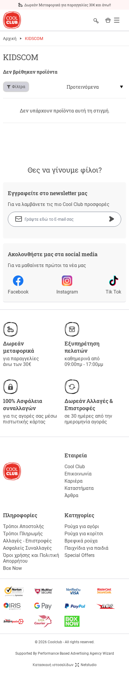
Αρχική (9, 38)
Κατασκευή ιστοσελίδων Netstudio (65, 665)
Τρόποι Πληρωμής (23, 533)
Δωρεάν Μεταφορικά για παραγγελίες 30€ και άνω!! (67, 4)
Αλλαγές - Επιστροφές (27, 541)
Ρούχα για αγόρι (81, 526)
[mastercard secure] (110, 591)
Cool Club (74, 466)
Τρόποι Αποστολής (23, 526)
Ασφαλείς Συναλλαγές (27, 548)
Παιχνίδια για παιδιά (86, 548)
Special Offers (79, 555)
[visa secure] (79, 591)
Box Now (12, 568)
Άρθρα (71, 495)
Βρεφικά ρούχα (81, 541)
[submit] (111, 219)
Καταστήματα (79, 488)
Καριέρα (73, 481)
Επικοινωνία (78, 474)
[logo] (12, 20)
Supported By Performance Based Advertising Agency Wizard (64, 653)
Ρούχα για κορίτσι (83, 533)
